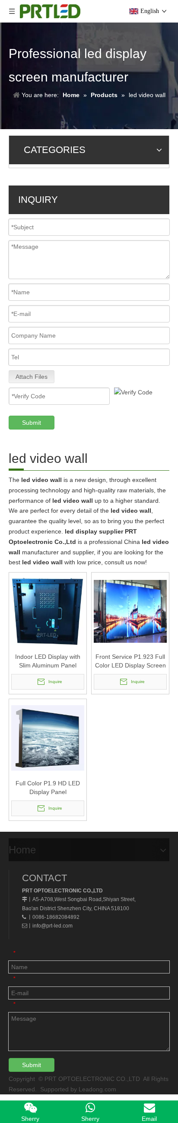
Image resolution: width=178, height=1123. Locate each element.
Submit (31, 422)
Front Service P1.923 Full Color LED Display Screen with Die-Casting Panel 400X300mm (130, 661)
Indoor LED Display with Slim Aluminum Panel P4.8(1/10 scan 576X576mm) (47, 661)
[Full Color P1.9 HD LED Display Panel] (47, 737)
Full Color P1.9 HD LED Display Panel (48, 787)
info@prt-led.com (52, 926)
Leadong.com (97, 1089)
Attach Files (32, 376)
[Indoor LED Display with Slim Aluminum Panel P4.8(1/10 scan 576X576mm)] (47, 610)
